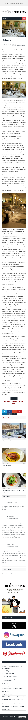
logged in (10, 573)
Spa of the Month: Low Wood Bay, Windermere (13, 706)
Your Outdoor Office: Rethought (9, 676)
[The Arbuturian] (14, 11)
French (14, 45)
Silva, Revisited (7, 465)
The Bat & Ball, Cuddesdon (8, 686)
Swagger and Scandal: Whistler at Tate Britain (12, 688)
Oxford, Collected (6, 709)
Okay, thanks (22, 717)
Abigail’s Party (5, 683)
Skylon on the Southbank (9, 441)
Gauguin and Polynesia (7, 694)
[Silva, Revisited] (14, 456)
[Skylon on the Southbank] (14, 431)
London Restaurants (21, 45)
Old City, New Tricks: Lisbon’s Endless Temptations (14, 696)
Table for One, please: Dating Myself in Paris (12, 703)
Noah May (5, 44)
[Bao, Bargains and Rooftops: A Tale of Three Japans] (14, 481)
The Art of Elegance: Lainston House (13, 3)
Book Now (14, 398)
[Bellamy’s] (14, 37)
